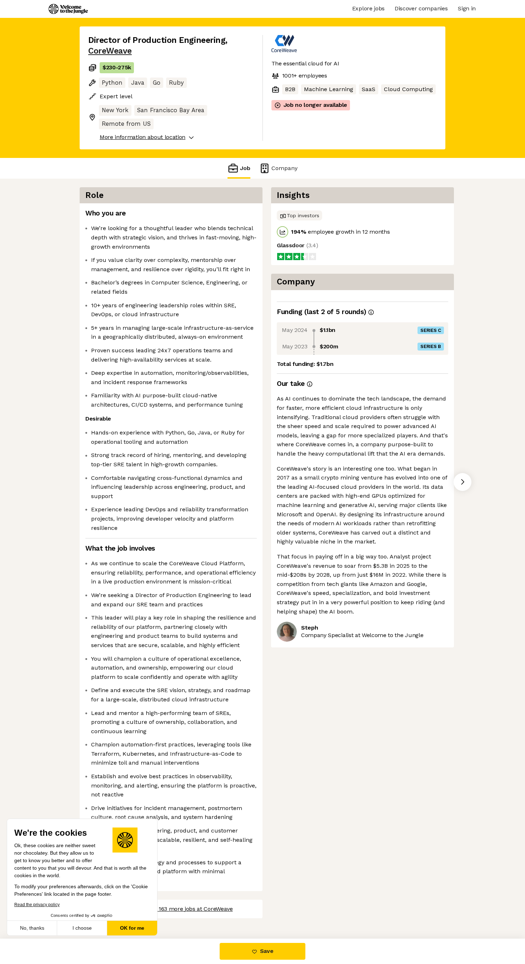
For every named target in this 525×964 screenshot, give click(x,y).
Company (284, 168)
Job (245, 168)
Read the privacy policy (37, 904)
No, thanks (32, 928)
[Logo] (68, 9)
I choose (82, 928)
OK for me (132, 928)
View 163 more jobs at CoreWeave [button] (189, 908)
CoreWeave (110, 51)
